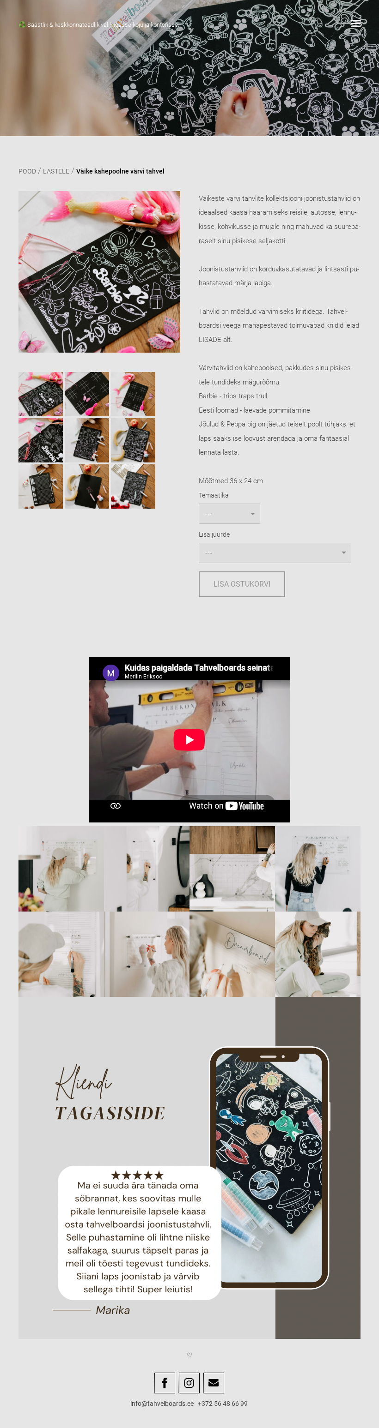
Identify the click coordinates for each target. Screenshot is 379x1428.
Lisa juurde (214, 534)
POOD (27, 171)
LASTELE (56, 171)
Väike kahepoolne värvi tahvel (120, 171)
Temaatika (214, 495)
